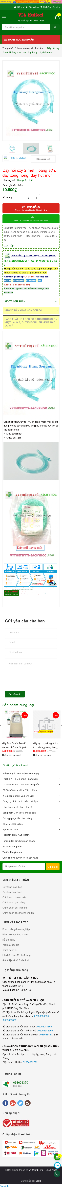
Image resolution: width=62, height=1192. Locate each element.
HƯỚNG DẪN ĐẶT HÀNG (16, 835)
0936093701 (21, 1082)
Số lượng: (7, 197)
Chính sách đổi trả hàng (14, 907)
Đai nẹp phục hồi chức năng (17, 818)
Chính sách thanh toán (14, 897)
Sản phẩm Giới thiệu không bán (19, 812)
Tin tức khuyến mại (12, 852)
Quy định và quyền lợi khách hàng (20, 857)
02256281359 (44, 1026)
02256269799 (30, 1062)
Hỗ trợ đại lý (8, 939)
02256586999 (41, 1016)
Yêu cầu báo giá (10, 945)
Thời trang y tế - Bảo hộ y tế (17, 807)
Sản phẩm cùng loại (18, 704)
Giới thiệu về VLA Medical (15, 960)
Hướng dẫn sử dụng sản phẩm (18, 841)
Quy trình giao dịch (12, 887)
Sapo (38, 1180)
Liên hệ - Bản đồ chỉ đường (16, 955)
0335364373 (47, 1034)
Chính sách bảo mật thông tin (18, 913)
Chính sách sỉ (9, 950)
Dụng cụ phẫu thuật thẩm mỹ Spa (20, 801)
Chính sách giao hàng (13, 902)
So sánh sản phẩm (12, 846)
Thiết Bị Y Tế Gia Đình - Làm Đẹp (20, 778)
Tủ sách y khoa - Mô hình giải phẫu (21, 784)
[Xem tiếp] (9, 245)
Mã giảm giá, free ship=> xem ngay (20, 773)
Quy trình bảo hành (12, 892)
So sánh (4, 1186)
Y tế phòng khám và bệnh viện (18, 795)
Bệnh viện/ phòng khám (15, 934)
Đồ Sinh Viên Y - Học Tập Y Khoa (20, 790)
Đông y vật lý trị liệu (12, 824)
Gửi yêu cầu (14, 694)
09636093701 (10, 1020)
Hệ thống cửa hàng (51, 7)
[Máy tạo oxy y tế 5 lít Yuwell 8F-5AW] (47, 724)
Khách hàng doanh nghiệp (16, 929)
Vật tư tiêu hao (10, 829)
